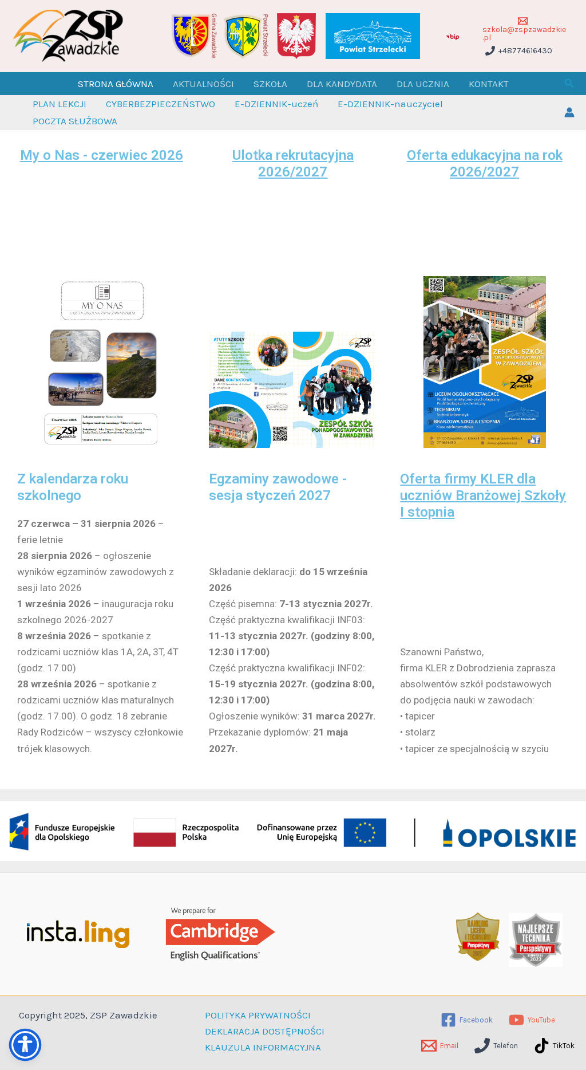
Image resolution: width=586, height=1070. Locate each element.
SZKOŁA (270, 83)
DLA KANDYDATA (342, 83)
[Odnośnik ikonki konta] (569, 112)
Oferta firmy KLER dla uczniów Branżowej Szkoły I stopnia (483, 495)
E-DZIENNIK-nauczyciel (390, 103)
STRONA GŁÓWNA (115, 83)
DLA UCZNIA (423, 83)
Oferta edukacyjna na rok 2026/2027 (485, 163)
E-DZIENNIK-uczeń (276, 103)
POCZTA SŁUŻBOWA (75, 121)
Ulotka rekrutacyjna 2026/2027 (293, 163)
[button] (569, 83)
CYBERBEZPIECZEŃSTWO (160, 103)
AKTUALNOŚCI (203, 83)
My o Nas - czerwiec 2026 (101, 155)
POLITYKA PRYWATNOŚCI (258, 1015)
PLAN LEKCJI (59, 103)
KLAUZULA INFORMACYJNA (263, 1047)
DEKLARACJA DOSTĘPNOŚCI (264, 1031)
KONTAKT (489, 83)
